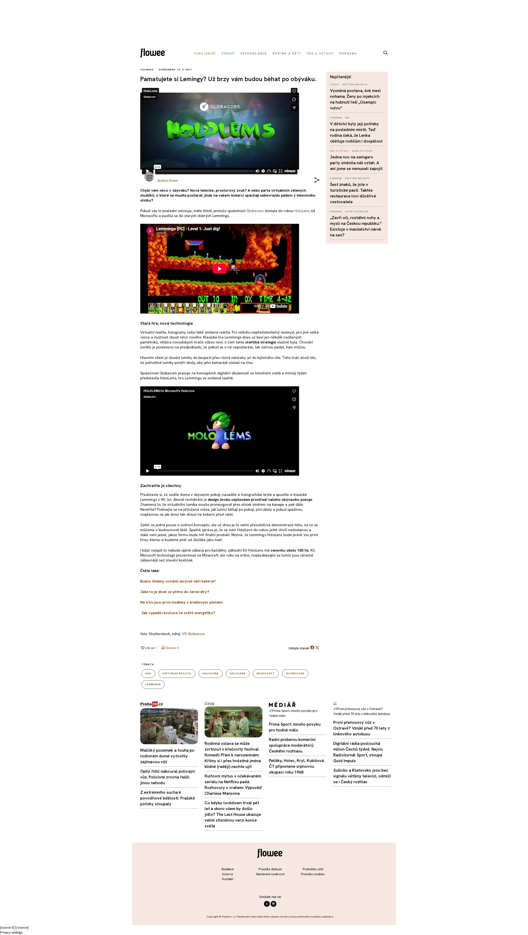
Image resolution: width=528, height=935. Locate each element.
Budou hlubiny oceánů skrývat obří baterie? (178, 581)
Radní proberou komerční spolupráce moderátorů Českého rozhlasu (292, 745)
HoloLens (302, 210)
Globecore (255, 210)
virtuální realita (176, 673)
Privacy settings (11, 932)
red (347, 117)
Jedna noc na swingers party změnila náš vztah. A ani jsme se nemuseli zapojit (356, 162)
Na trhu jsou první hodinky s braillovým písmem (181, 602)
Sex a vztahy (339, 151)
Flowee (154, 53)
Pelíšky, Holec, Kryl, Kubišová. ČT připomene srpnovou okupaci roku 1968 (297, 766)
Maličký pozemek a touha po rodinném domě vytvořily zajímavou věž (167, 756)
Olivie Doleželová (357, 211)
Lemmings (153, 684)
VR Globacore (193, 633)
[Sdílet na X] (317, 647)
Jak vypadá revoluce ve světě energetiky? (178, 612)
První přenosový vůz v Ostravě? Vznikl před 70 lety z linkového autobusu (361, 728)
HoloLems (211, 673)
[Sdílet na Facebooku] (312, 648)
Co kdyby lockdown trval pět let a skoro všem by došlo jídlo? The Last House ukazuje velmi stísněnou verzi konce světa (233, 814)
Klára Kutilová (362, 151)
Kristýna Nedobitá (354, 84)
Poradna (336, 117)
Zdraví (334, 84)
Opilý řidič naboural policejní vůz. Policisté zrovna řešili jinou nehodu (167, 777)
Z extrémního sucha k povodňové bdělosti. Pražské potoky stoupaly (167, 798)
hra (148, 673)
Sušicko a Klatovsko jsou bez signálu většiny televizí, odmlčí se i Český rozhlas (362, 776)
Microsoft (266, 673)
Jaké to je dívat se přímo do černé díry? (174, 591)
